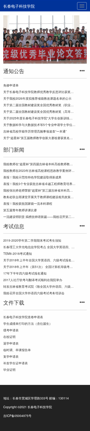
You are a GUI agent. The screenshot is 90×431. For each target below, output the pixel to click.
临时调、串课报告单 (17, 350)
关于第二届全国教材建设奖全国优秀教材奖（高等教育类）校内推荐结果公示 (39, 111)
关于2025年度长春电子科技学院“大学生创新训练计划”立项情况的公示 (39, 118)
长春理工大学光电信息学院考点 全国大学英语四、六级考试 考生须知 (39, 247)
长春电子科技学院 (19, 6)
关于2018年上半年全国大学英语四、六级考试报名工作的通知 (39, 260)
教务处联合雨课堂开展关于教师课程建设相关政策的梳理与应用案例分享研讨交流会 (39, 197)
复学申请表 (11, 356)
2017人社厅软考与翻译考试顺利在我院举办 (32, 280)
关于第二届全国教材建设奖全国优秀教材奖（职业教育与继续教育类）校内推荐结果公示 (39, 105)
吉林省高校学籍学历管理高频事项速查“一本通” (35, 131)
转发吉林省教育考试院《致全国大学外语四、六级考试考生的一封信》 (39, 286)
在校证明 (9, 336)
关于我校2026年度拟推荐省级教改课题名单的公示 (37, 98)
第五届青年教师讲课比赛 (20, 210)
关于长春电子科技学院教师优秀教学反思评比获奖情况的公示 (39, 92)
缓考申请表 (11, 330)
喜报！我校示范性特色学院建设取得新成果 (32, 177)
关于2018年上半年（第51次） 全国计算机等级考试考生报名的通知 (39, 266)
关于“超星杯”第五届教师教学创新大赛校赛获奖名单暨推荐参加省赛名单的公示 (39, 138)
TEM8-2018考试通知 (17, 253)
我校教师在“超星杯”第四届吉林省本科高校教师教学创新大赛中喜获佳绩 (39, 164)
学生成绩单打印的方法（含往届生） (27, 323)
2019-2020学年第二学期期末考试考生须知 (32, 240)
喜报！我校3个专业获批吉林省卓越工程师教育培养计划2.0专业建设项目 (39, 183)
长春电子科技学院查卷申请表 (23, 317)
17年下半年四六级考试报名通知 (25, 273)
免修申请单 (11, 85)
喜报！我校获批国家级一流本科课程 (27, 203)
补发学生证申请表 (15, 363)
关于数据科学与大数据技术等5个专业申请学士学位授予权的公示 (39, 124)
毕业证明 (9, 369)
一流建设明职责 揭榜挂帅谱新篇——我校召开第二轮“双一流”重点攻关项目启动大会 (39, 216)
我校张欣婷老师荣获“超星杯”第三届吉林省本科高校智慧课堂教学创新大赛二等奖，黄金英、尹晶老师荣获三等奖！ (39, 190)
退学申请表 (11, 343)
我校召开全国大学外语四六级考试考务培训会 (33, 293)
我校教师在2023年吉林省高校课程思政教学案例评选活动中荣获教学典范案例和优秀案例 (39, 170)
